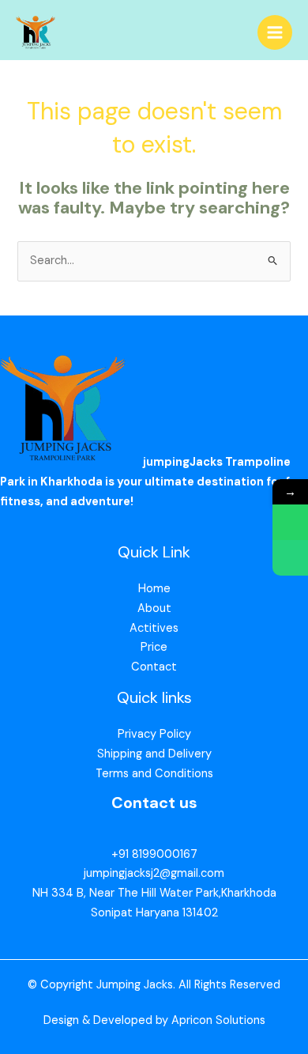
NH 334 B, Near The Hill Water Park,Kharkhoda (154, 893)
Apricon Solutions (218, 1020)
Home (154, 588)
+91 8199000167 (154, 854)
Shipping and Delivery (154, 753)
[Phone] (290, 558)
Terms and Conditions (154, 773)
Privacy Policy (154, 734)
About (154, 608)
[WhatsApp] (290, 522)
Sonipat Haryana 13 (142, 912)
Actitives (154, 628)
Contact (154, 666)
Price (154, 647)
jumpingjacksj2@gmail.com (154, 873)
